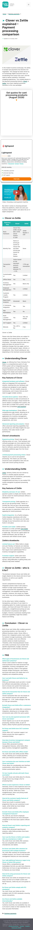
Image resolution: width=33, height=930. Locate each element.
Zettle (4, 83)
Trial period (11, 163)
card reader (24, 528)
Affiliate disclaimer (14, 926)
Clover (25, 81)
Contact (17, 163)
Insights (27, 926)
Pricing (21, 163)
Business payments (10, 913)
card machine (21, 406)
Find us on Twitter (16, 927)
